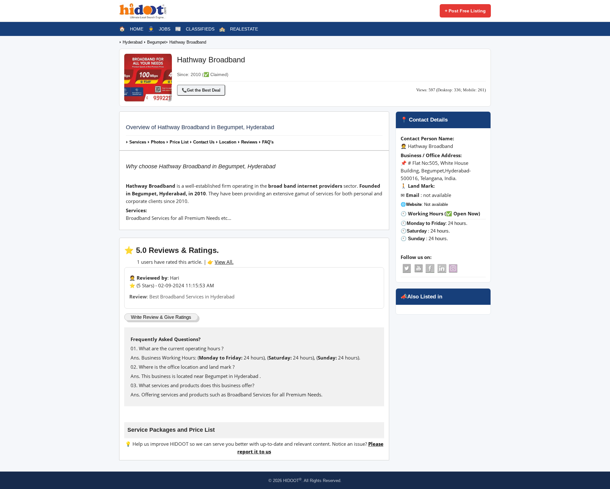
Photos (158, 142)
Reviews (249, 142)
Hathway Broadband (187, 42)
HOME (136, 28)
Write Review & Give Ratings (161, 317)
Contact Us (203, 142)
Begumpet (156, 42)
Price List (179, 142)
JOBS (164, 28)
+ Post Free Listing (465, 10)
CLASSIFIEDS (200, 28)
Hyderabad (133, 42)
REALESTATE (244, 28)
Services (137, 142)
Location (227, 142)
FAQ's (268, 142)
